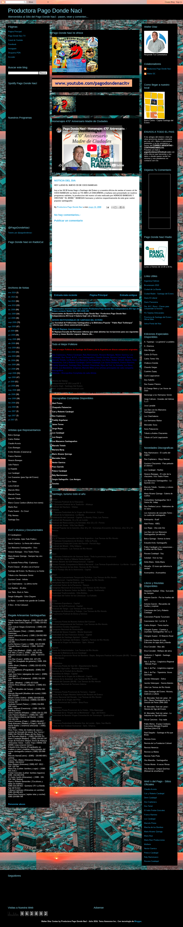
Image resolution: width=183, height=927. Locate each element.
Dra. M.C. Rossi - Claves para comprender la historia (156, 307)
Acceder (11, 57)
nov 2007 (12, 411)
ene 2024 (12, 292)
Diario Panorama (151, 302)
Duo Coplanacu (150, 802)
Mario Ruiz (148, 836)
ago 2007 (12, 415)
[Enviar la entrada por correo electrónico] (108, 207)
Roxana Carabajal (151, 861)
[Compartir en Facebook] (120, 207)
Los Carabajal (149, 819)
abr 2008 (11, 394)
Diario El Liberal (150, 298)
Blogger (137, 921)
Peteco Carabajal (151, 853)
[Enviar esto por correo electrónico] (112, 207)
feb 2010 (11, 301)
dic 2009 (11, 310)
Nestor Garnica (150, 848)
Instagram (12, 49)
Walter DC (151, 74)
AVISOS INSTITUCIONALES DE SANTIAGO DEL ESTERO (77, 320)
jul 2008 (11, 382)
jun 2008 (11, 386)
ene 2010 (12, 305)
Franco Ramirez (150, 815)
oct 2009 (11, 318)
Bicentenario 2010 (151, 285)
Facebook (12, 44)
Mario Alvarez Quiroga (153, 832)
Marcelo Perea (150, 823)
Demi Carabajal (150, 798)
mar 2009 (12, 348)
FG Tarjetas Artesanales (154, 313)
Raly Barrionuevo (151, 857)
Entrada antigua (128, 295)
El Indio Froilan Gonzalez (154, 810)
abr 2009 (11, 343)
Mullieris (147, 844)
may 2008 (12, 390)
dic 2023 (11, 297)
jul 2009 (11, 331)
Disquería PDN (14, 53)
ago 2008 (12, 377)
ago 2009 (12, 326)
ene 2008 (12, 407)
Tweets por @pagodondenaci (20, 233)
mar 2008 (12, 398)
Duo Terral (148, 806)
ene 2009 (12, 356)
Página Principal (98, 295)
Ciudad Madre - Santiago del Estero (159, 294)
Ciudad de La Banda (152, 289)
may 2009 (12, 339)
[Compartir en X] (118, 207)
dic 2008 (11, 360)
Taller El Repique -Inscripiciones (66, 329)
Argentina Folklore (151, 281)
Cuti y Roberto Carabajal (154, 793)
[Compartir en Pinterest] (123, 207)
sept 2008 (12, 373)
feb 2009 (11, 352)
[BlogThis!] (115, 207)
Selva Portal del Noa (152, 324)
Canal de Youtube (15, 40)
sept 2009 (12, 322)
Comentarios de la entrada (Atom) (102, 303)
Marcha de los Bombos (153, 827)
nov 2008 (12, 364)
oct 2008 (11, 369)
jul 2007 (11, 420)
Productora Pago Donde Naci (45, 10)
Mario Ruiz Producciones (154, 840)
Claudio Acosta (150, 789)
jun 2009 (11, 335)
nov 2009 (12, 314)
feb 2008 (11, 403)
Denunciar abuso (16, 804)
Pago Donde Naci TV (17, 36)
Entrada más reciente (65, 295)
